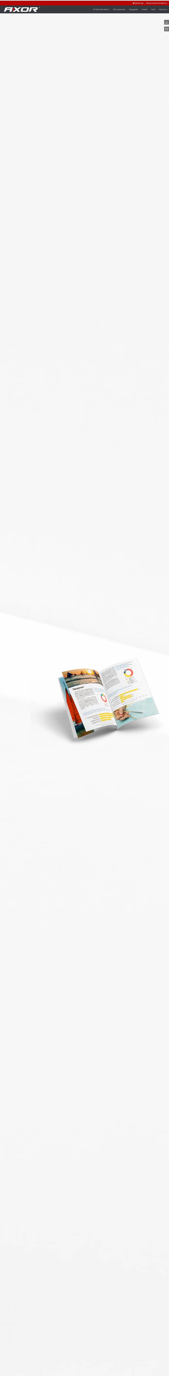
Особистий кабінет (101, 9)
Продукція (133, 9)
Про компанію (119, 9)
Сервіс (144, 9)
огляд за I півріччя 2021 (25, 87)
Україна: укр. (139, 3)
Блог (153, 9)
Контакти (163, 9)
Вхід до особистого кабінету (156, 3)
